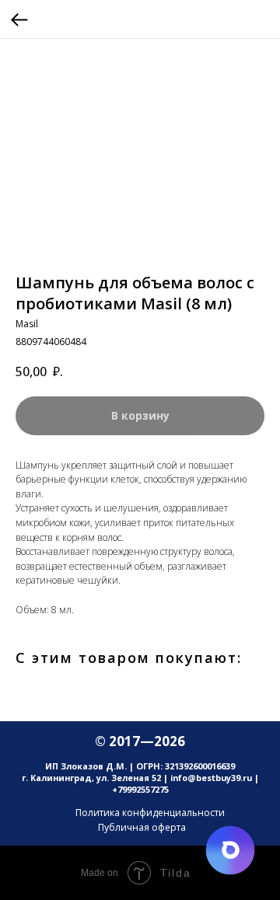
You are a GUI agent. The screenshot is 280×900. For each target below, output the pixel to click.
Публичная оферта (142, 827)
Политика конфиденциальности (150, 812)
